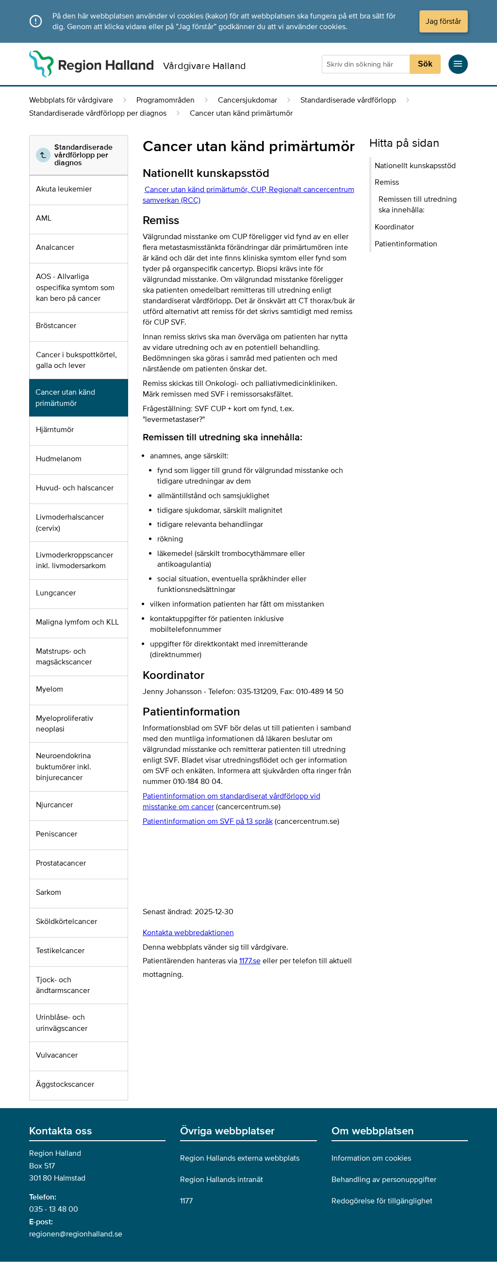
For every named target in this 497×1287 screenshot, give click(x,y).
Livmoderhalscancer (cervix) (70, 522)
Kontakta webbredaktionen (188, 933)
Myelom (49, 689)
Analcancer (55, 247)
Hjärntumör (55, 430)
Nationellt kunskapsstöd (415, 166)
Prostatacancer (61, 863)
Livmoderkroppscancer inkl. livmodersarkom (74, 560)
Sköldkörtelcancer (66, 921)
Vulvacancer (57, 1055)
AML (43, 218)
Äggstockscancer (65, 1084)
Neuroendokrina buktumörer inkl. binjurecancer (63, 767)
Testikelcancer (60, 951)
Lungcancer (56, 593)
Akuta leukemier (64, 189)
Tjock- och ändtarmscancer (63, 985)
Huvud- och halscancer (75, 488)
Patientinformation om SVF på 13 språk (208, 821)
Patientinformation (406, 244)
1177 (186, 1201)
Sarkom (48, 892)
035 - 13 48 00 (53, 1209)
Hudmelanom (59, 459)
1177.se (250, 961)
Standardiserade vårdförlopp (348, 100)
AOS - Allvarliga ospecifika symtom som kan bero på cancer (75, 287)
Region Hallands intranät (221, 1179)
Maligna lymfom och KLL (77, 622)
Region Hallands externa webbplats (239, 1158)
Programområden (165, 100)
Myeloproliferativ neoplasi (64, 723)
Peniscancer (56, 834)
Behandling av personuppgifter (383, 1179)
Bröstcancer (56, 325)
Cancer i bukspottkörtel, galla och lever (76, 360)
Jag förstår (443, 21)
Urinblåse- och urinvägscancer (61, 1022)
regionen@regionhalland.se (75, 1234)
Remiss (387, 182)
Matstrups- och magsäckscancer (64, 656)
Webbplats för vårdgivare (71, 100)
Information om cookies (371, 1158)
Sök (425, 64)
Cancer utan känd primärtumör (65, 397)
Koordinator (394, 227)
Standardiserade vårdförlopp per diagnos (97, 113)
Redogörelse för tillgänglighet (381, 1201)
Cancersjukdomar (247, 100)
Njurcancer (54, 805)
